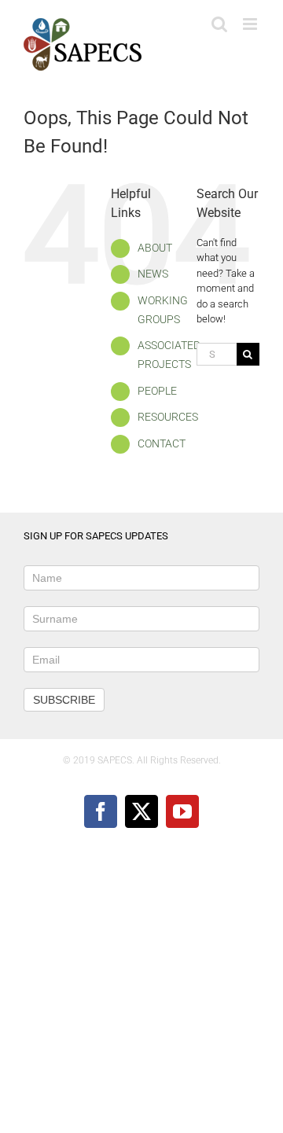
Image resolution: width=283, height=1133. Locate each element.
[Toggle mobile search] (219, 24)
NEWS (153, 273)
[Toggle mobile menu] (251, 24)
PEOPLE (157, 390)
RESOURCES (168, 416)
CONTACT (162, 443)
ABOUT (155, 247)
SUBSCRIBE (64, 699)
